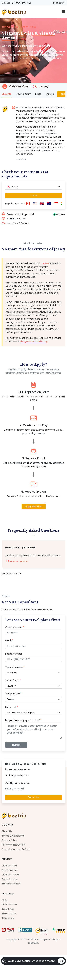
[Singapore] (56, 203)
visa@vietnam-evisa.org (34, 341)
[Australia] (49, 203)
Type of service (15, 667)
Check (33, 195)
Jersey (43, 86)
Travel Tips (8, 909)
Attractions (8, 918)
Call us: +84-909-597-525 (16, 2)
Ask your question (18, 561)
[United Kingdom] (42, 203)
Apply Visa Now (33, 506)
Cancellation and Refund (16, 849)
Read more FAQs (12, 573)
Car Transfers (9, 870)
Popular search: (14, 203)
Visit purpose (13, 693)
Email (9, 640)
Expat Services (10, 879)
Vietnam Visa (18, 86)
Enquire (50, 94)
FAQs (38, 94)
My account (58, 2)
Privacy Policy (9, 840)
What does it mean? (43, 960)
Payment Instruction (13, 844)
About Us (7, 831)
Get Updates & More (17, 783)
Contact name (14, 627)
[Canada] (28, 203)
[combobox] (33, 186)
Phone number (13, 653)
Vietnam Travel (10, 874)
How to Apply (23, 94)
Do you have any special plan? (23, 720)
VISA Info (7, 94)
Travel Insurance (11, 883)
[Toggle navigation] (63, 12)
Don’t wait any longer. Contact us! (25, 763)
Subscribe (33, 797)
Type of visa (13, 680)
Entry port (11, 707)
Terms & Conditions (13, 835)
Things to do (9, 913)
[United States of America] (35, 203)
